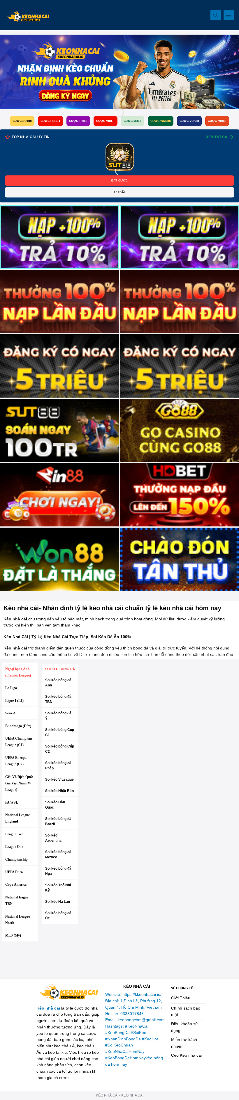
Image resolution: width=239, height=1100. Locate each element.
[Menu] (229, 15)
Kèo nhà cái (48, 1008)
